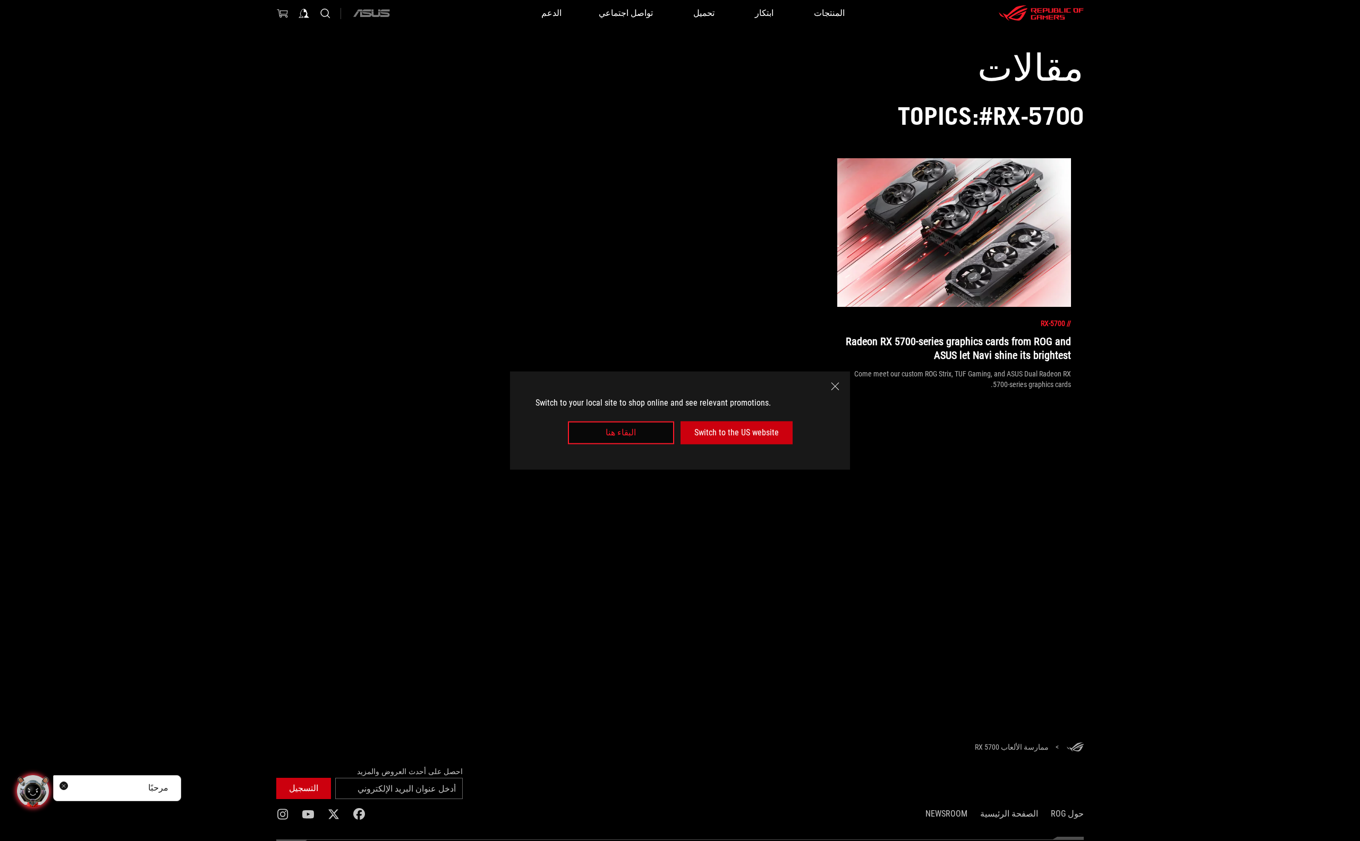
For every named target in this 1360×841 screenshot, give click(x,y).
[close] (835, 386)
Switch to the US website (736, 432)
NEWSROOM (946, 814)
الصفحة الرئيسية (1009, 814)
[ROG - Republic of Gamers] (1041, 13)
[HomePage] (1075, 747)
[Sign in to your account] (304, 13)
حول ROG (1067, 814)
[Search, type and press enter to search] (325, 13)
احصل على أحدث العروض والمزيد (410, 771)
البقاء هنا (621, 432)
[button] (303, 788)
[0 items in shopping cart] (282, 13)
